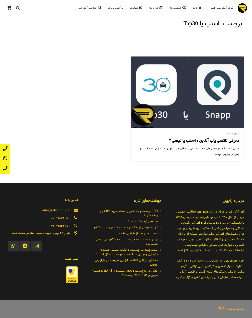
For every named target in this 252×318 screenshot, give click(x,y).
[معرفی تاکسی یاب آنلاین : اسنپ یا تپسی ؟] (187, 92)
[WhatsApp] (13, 246)
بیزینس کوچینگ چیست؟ (143, 221)
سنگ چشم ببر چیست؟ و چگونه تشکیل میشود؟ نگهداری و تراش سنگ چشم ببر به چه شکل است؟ (127, 252)
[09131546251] (74, 218)
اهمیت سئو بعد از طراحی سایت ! (138, 233)
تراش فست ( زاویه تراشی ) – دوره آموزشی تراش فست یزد (127, 241)
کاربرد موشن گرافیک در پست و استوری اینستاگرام (126, 227)
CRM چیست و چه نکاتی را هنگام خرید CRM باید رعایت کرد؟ (128, 213)
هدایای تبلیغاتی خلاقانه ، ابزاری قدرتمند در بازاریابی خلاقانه (126, 262)
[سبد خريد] (9, 8)
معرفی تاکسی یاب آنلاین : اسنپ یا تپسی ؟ (204, 140)
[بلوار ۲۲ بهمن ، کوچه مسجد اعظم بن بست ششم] (74, 233)
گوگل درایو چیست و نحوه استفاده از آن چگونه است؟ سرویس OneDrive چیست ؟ (125, 273)
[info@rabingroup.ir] (74, 210)
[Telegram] (24, 246)
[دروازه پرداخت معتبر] (72, 282)
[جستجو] (17, 8)
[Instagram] (36, 246)
